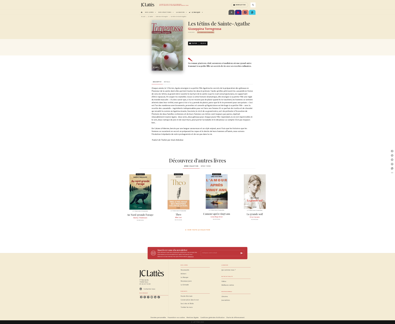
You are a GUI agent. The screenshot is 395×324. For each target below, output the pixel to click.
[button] (239, 4)
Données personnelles (158, 317)
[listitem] (141, 297)
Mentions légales (192, 317)
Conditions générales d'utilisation (212, 317)
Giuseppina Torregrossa (204, 29)
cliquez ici (190, 256)
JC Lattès (150, 17)
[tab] (141, 12)
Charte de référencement (235, 317)
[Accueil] (148, 5)
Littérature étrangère (162, 17)
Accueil (143, 17)
